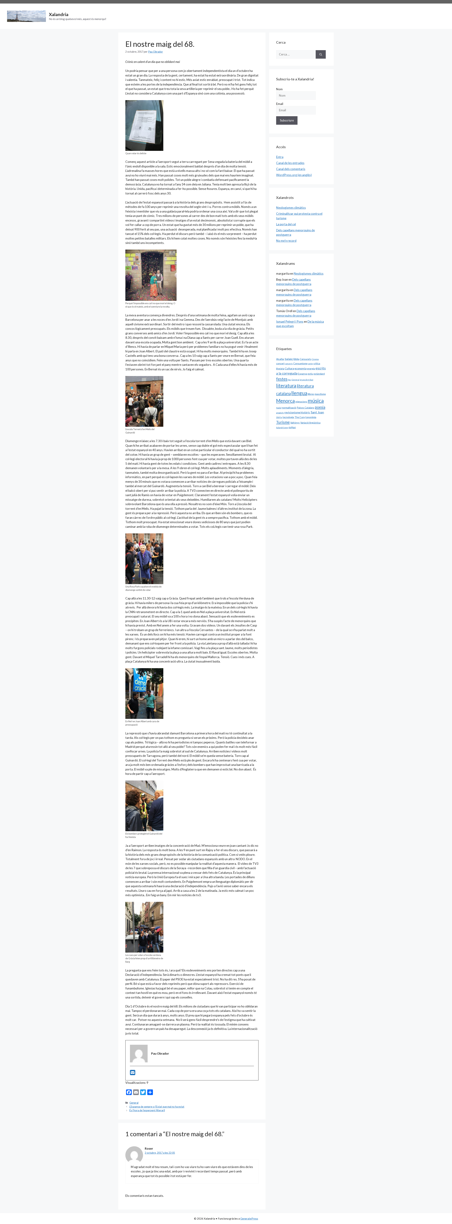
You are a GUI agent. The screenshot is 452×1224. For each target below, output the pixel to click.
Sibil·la (279, 417)
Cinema (315, 359)
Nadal (278, 408)
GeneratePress (249, 1218)
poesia (320, 407)
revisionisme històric (297, 412)
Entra (279, 157)
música (316, 400)
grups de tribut (306, 380)
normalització (289, 407)
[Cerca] (321, 54)
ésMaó (292, 427)
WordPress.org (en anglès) (294, 175)
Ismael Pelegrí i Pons (289, 321)
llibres (311, 393)
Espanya (302, 373)
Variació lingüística (310, 422)
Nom (279, 89)
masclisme (320, 393)
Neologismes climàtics (291, 207)
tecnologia (288, 417)
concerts (289, 363)
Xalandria (58, 14)
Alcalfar (280, 358)
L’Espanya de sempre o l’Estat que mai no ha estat (156, 1106)
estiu (310, 373)
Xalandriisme (282, 427)
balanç (289, 358)
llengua (299, 393)
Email (279, 104)
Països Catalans (305, 407)
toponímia (310, 417)
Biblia (296, 358)
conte (310, 363)
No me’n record (286, 241)
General (133, 1102)
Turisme (283, 422)
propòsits (280, 413)
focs (289, 380)
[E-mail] (132, 1073)
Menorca (285, 401)
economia (301, 368)
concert (280, 363)
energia (311, 368)
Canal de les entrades (290, 163)
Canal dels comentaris (290, 169)
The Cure (300, 417)
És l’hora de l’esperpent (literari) (147, 1110)
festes (281, 378)
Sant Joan (317, 412)
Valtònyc (295, 422)
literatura (286, 385)
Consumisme (300, 363)
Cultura (289, 368)
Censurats (305, 358)
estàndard (319, 373)
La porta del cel (286, 224)
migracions (301, 401)
